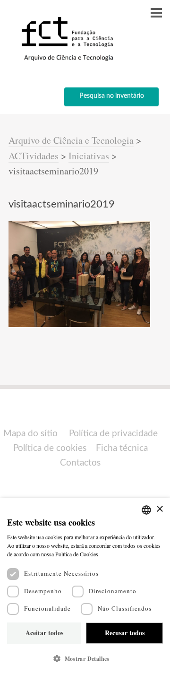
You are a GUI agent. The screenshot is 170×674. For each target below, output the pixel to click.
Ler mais (112, 554)
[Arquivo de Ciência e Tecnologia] (66, 60)
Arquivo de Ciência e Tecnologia (71, 140)
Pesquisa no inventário (111, 96)
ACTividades (33, 155)
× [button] (159, 509)
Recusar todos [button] (124, 633)
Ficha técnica (122, 448)
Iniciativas (88, 155)
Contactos (80, 462)
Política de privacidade (113, 433)
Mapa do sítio (30, 433)
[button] (85, 659)
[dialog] (85, 586)
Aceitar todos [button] (44, 633)
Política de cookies (49, 448)
